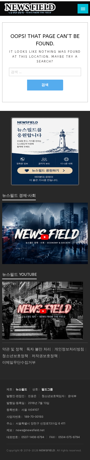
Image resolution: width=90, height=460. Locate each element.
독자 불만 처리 (38, 349)
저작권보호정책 (45, 356)
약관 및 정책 (12, 349)
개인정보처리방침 (69, 349)
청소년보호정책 (15, 356)
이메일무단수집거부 (19, 362)
